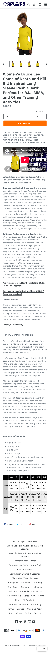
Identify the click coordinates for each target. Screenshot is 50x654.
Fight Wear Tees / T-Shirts (25, 578)
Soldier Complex (19, 645)
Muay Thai (36, 565)
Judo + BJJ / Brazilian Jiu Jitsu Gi (25, 591)
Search (37, 613)
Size (5, 111)
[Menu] (45, 4)
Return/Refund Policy (13, 325)
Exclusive (32, 541)
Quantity (39, 111)
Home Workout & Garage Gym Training (25, 596)
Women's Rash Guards (25, 560)
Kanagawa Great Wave (19, 582)
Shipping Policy (34, 609)
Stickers (25, 587)
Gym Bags (12, 587)
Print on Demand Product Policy (25, 604)
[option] (13, 64)
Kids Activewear (25, 569)
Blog (17, 600)
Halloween (37, 587)
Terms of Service (16, 609)
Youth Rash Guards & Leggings (25, 574)
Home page (18, 541)
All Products (29, 600)
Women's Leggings (18, 565)
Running (38, 582)
